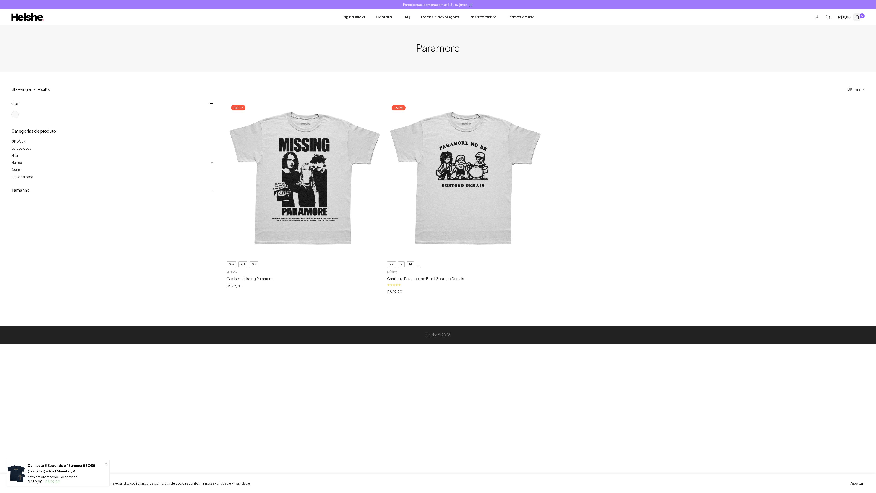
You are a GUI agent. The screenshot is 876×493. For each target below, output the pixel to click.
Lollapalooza (21, 148)
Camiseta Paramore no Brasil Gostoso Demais (425, 278)
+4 (418, 267)
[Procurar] (828, 17)
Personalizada (22, 177)
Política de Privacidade (232, 483)
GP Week (18, 141)
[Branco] (15, 114)
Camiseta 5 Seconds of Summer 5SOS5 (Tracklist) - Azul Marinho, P (61, 468)
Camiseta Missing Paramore (250, 278)
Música (16, 162)
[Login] (817, 17)
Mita (14, 155)
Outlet (16, 170)
